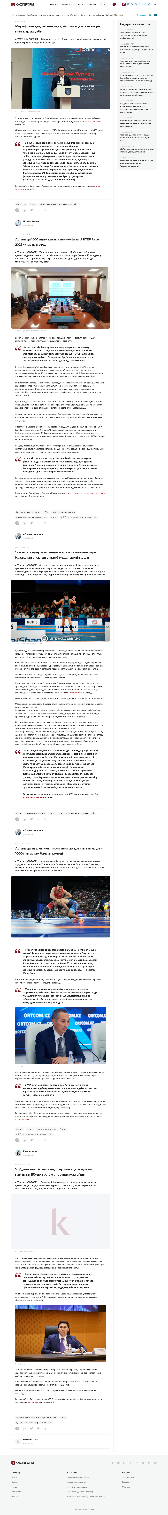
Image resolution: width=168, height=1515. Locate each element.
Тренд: (14, 15)
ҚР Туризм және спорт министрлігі (57, 204)
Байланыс (126, 1488)
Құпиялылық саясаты (76, 1488)
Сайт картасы (128, 1483)
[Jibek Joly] (142, 15)
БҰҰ (46, 512)
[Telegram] (31, 210)
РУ (132, 4)
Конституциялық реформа (92, 15)
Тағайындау (32, 15)
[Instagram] (17, 210)
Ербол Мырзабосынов (63, 512)
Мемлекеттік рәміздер (77, 1493)
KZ (124, 4)
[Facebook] (38, 210)
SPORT (103, 4)
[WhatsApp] (24, 210)
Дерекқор (60, 15)
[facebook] (131, 1469)
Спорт (33, 204)
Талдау (92, 4)
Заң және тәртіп (46, 15)
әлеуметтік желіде (93, 121)
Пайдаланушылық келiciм (78, 1483)
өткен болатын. (22, 1119)
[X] (45, 210)
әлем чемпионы (77, 692)
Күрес (19, 813)
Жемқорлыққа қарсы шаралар (80, 1498)
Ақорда (21, 15)
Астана (19, 1129)
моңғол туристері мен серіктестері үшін (86, 493)
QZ (128, 4)
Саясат (14, 1488)
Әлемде (15, 1502)
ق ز (145, 4)
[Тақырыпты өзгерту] (115, 4)
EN (136, 4)
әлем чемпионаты (46, 1129)
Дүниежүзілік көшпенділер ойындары (36, 1424)
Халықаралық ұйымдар (28, 512)
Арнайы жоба (73, 15)
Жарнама (126, 1493)
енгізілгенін (33, 1408)
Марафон (21, 204)
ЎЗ (149, 4)
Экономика (16, 1498)
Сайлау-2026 (111, 15)
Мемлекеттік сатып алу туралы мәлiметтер (86, 1502)
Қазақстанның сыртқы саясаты (31, 517)
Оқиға (14, 1483)
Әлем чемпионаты (35, 813)
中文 (140, 4)
